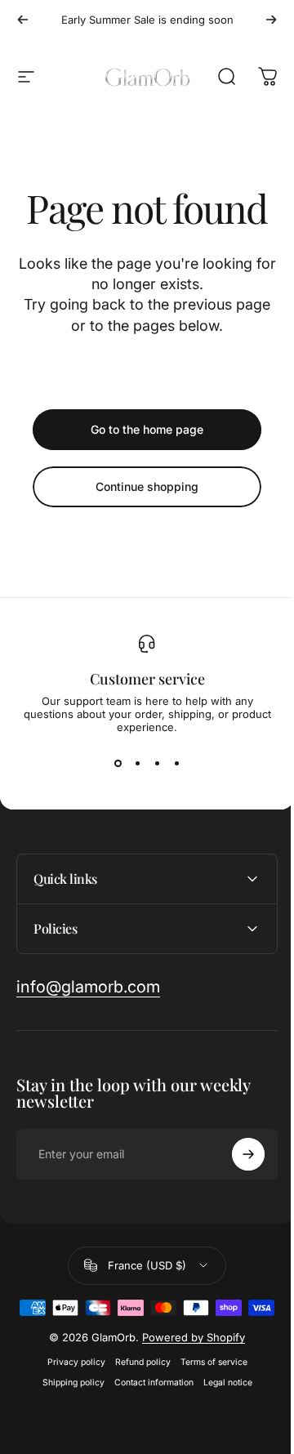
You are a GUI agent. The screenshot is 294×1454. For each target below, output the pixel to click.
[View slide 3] (157, 763)
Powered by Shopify (187, 1363)
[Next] (271, 19)
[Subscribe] (236, 1154)
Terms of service (207, 1388)
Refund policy (136, 1388)
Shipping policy (67, 1408)
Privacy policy (70, 1388)
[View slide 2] (137, 763)
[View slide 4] (176, 763)
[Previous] (23, 19)
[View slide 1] (117, 763)
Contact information (147, 1408)
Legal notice (221, 1408)
